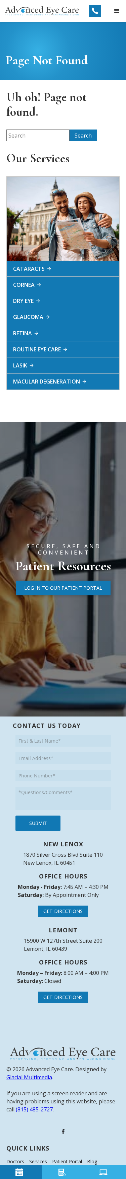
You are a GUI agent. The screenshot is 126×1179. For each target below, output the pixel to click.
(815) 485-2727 (34, 1109)
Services (38, 1161)
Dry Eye (23, 301)
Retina (22, 333)
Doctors (15, 1161)
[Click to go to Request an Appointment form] (21, 1172)
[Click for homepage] (63, 1053)
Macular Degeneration (46, 381)
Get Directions (63, 911)
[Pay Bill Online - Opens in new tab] (63, 1172)
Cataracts (29, 268)
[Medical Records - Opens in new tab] (105, 1172)
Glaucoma (28, 317)
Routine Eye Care (37, 349)
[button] (117, 11)
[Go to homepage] (42, 10)
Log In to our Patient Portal (63, 588)
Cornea (24, 284)
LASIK (20, 365)
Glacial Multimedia (29, 1077)
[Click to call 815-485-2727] (95, 11)
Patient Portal (67, 1161)
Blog (92, 1161)
